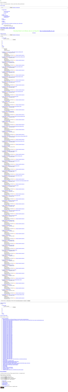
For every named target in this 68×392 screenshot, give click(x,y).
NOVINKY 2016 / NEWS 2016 (7, 27)
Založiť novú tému (3, 33)
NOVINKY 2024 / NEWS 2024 (7, 322)
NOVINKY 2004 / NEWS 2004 (7, 339)
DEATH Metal (5, 365)
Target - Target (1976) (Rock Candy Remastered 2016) (10, 96)
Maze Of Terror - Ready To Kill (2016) (8, 61)
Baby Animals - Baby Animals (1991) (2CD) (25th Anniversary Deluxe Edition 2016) (14, 136)
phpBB (5, 386)
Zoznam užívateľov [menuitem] (7, 16)
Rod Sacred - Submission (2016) (7, 225)
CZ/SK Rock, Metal (6, 368)
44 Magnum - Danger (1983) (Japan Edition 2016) (9, 86)
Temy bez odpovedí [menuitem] (7, 11)
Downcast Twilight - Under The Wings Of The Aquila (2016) (11, 195)
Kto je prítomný (3, 371)
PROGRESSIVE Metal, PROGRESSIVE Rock (10, 362)
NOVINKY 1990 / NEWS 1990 (7, 350)
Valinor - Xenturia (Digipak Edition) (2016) (8, 205)
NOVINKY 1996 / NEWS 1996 (7, 345)
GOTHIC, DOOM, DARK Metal (8, 367)
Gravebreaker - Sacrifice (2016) (6, 284)
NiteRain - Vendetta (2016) (6, 121)
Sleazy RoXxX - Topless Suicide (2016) (8, 240)
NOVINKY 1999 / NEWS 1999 (7, 343)
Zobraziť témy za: (4, 300)
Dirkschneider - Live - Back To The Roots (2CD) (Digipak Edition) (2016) (13, 294)
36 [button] (2, 45)
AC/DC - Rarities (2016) (5, 101)
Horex (7, 52)
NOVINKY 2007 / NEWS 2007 (7, 336)
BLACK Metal (5, 366)
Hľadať (11, 7)
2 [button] (2, 41)
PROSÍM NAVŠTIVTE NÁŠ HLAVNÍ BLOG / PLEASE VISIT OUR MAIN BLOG (16, 319)
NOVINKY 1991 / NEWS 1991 (7, 349)
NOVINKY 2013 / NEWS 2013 (7, 331)
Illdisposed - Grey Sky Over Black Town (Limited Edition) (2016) (12, 279)
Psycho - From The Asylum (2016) (7, 190)
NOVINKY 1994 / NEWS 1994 (7, 347)
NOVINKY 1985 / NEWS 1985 (7, 354)
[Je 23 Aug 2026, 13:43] (2, 24)
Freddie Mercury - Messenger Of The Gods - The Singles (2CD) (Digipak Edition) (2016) (15, 180)
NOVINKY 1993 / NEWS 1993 (7, 348)
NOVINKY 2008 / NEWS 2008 (7, 335)
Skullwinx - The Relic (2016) (6, 289)
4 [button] (2, 310)
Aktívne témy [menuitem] (6, 12)
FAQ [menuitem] (3, 18)
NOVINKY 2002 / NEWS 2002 (7, 340)
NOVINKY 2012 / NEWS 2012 (7, 332)
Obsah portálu (4, 380)
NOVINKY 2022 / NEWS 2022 (7, 324)
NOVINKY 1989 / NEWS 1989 (7, 351)
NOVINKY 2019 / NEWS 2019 (7, 326)
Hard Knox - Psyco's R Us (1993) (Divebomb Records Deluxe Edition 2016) (13, 56)
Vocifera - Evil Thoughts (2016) (7, 230)
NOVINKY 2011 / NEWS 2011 (7, 333)
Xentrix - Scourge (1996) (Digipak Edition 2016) (9, 170)
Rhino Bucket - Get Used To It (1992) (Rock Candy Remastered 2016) (12, 91)
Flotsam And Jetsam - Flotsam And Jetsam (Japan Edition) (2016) (11, 106)
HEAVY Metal (5, 359)
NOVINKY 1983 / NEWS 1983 (7, 356)
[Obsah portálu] (0, 0)
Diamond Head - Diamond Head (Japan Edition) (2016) (10, 185)
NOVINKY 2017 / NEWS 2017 (7, 328)
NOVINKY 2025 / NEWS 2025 (7, 321)
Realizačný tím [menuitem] (6, 17)
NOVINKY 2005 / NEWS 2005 (7, 338)
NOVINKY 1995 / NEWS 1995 (7, 346)
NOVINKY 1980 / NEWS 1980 (7, 358)
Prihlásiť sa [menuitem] (4, 19)
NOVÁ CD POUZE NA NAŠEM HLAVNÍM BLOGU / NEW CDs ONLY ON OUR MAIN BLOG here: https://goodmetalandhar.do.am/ (23, 320)
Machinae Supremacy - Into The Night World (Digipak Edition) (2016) (12, 76)
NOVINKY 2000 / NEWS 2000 (7, 342)
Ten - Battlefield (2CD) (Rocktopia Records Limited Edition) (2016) (12, 175)
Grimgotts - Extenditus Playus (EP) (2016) (8, 71)
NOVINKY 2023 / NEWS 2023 (7, 323)
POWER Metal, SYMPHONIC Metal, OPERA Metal (11, 361)
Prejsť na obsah (2, 5)
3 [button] (2, 42)
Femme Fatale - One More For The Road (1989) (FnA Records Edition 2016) (13, 116)
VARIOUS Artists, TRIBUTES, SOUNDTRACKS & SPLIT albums (13, 369)
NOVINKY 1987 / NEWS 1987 (7, 353)
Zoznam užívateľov (5, 15)
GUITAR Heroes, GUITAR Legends (8, 360)
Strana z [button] (4, 305)
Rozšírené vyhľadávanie (16, 7)
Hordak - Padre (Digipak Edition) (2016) (8, 220)
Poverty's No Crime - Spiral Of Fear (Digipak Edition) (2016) (11, 210)
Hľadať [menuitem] (5, 13)
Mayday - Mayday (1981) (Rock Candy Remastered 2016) (10, 165)
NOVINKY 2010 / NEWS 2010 (7, 334)
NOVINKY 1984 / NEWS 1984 (7, 355)
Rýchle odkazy (4, 9)
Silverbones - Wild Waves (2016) (7, 131)
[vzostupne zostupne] (25, 300)
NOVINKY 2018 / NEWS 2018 (7, 327)
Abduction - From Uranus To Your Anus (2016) (9, 269)
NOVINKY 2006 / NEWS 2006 (7, 337)
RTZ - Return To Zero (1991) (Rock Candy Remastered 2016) (11, 81)
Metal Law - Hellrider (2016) (6, 235)
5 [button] (2, 43)
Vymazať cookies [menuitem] (4, 382)
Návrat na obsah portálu (3, 315)
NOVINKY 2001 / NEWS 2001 (7, 341)
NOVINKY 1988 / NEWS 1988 (7, 352)
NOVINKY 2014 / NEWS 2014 (7, 330)
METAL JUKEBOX (5, 318)
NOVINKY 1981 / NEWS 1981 (7, 357)
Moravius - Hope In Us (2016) (6, 274)
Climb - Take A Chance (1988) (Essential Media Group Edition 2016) (12, 66)
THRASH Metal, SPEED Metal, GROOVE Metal (10, 364)
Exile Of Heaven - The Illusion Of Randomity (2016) (10, 200)
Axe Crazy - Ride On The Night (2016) (8, 111)
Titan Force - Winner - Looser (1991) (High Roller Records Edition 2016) (13, 126)
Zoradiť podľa (13, 300)
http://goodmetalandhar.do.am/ (47, 31)
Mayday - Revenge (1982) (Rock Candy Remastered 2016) (11, 160)
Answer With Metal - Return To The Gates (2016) (9, 215)
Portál (3, 14)
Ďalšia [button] (3, 46)
